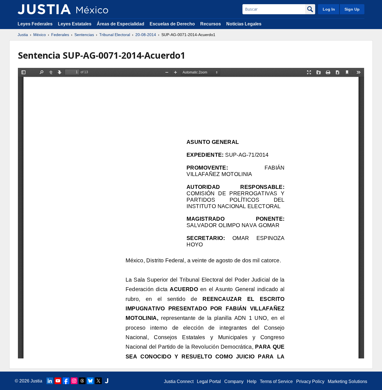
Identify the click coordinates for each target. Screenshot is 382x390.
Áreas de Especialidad (120, 24)
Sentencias (84, 34)
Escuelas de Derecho (172, 24)
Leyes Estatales (74, 24)
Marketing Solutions (347, 381)
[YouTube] (58, 380)
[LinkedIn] (49, 380)
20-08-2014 (145, 34)
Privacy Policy (310, 381)
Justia (23, 34)
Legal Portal (209, 381)
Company (234, 381)
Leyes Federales (35, 24)
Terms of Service (276, 381)
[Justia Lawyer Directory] (106, 380)
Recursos (210, 24)
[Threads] (82, 380)
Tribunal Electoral (114, 34)
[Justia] (44, 9)
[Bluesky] (90, 380)
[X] (98, 380)
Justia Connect (179, 381)
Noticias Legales (243, 24)
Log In (329, 9)
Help (251, 381)
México (39, 34)
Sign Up (352, 9)
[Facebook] (66, 380)
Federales (60, 34)
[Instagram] (74, 380)
